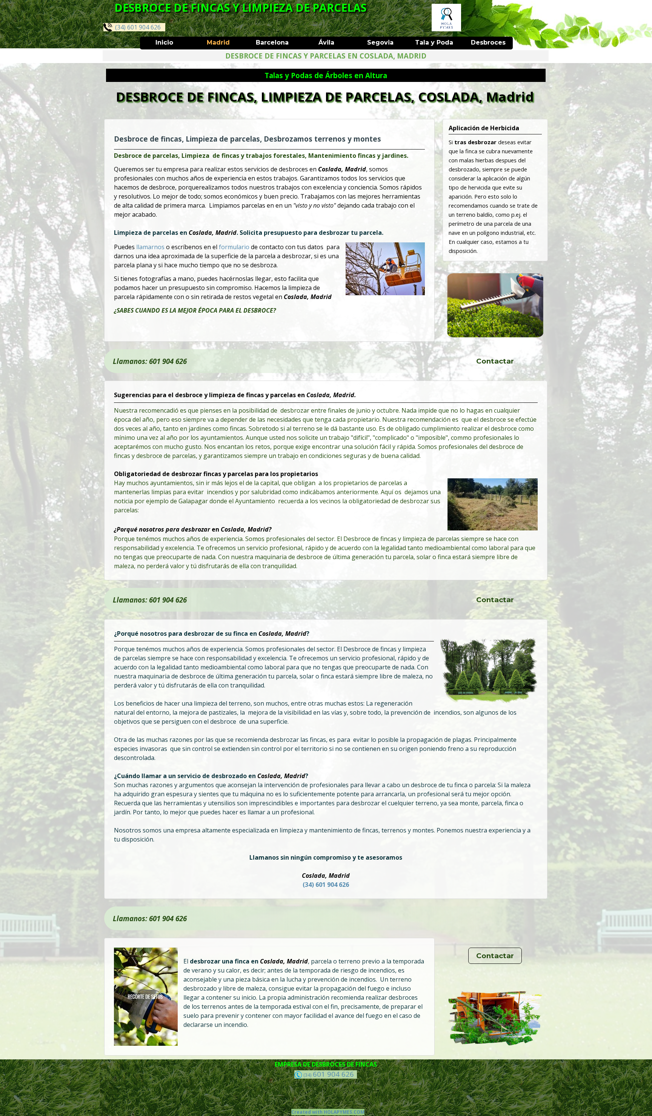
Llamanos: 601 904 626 (150, 361)
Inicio (164, 42)
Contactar (495, 361)
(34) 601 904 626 (136, 27)
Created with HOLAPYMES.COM (327, 1112)
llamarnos (151, 247)
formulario (235, 247)
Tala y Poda (434, 42)
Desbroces (488, 42)
